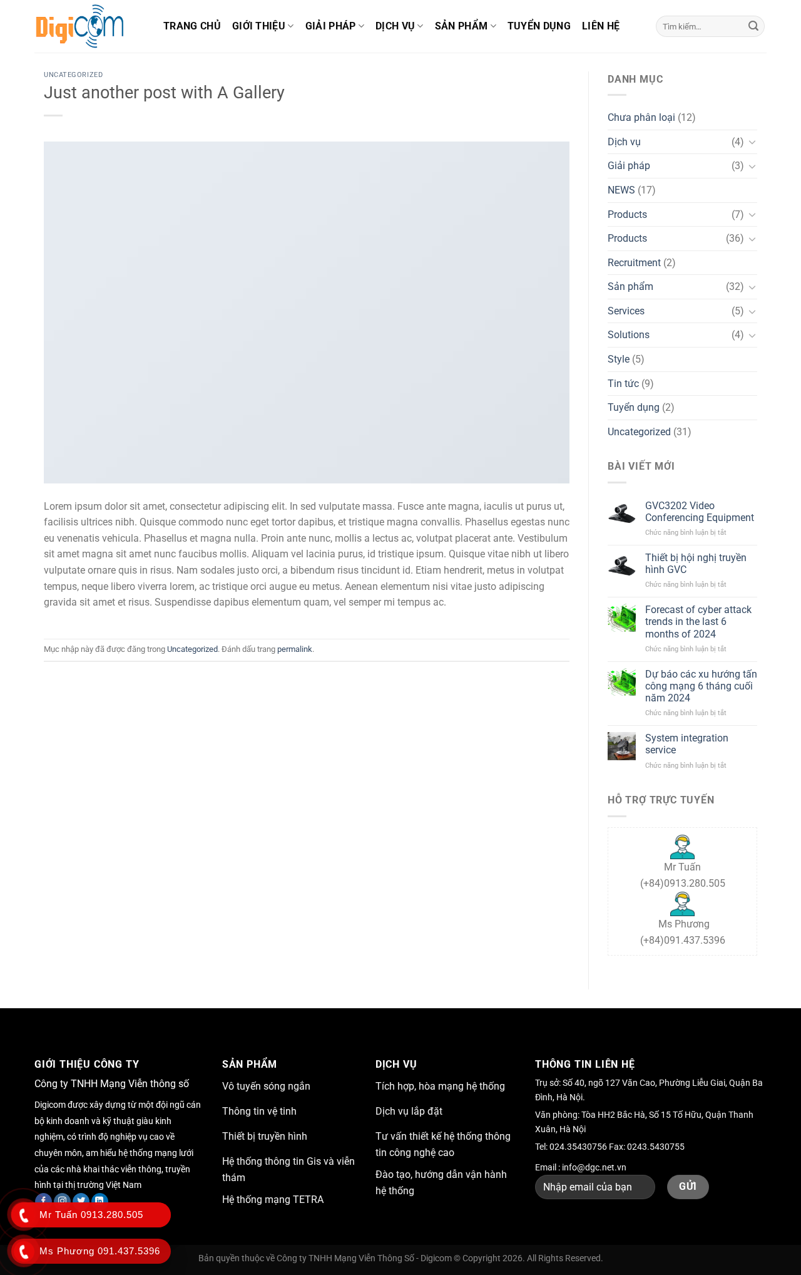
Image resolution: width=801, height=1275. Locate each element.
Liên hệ (601, 26)
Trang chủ (192, 26)
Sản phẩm (461, 26)
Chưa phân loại (641, 117)
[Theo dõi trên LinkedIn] (99, 1201)
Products (627, 214)
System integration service (686, 744)
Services (626, 311)
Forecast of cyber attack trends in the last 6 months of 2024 (698, 621)
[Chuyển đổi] (752, 141)
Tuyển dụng (539, 26)
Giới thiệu (258, 26)
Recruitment (634, 263)
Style (619, 359)
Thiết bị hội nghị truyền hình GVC (696, 564)
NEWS (621, 190)
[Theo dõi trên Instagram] (62, 1201)
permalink (294, 649)
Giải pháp (330, 26)
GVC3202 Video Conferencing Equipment (699, 512)
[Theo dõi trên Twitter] (81, 1201)
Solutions (629, 335)
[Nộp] (753, 26)
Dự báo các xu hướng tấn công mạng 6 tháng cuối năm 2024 (701, 686)
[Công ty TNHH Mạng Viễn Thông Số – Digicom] (89, 26)
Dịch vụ (395, 26)
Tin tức (623, 384)
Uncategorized (73, 75)
